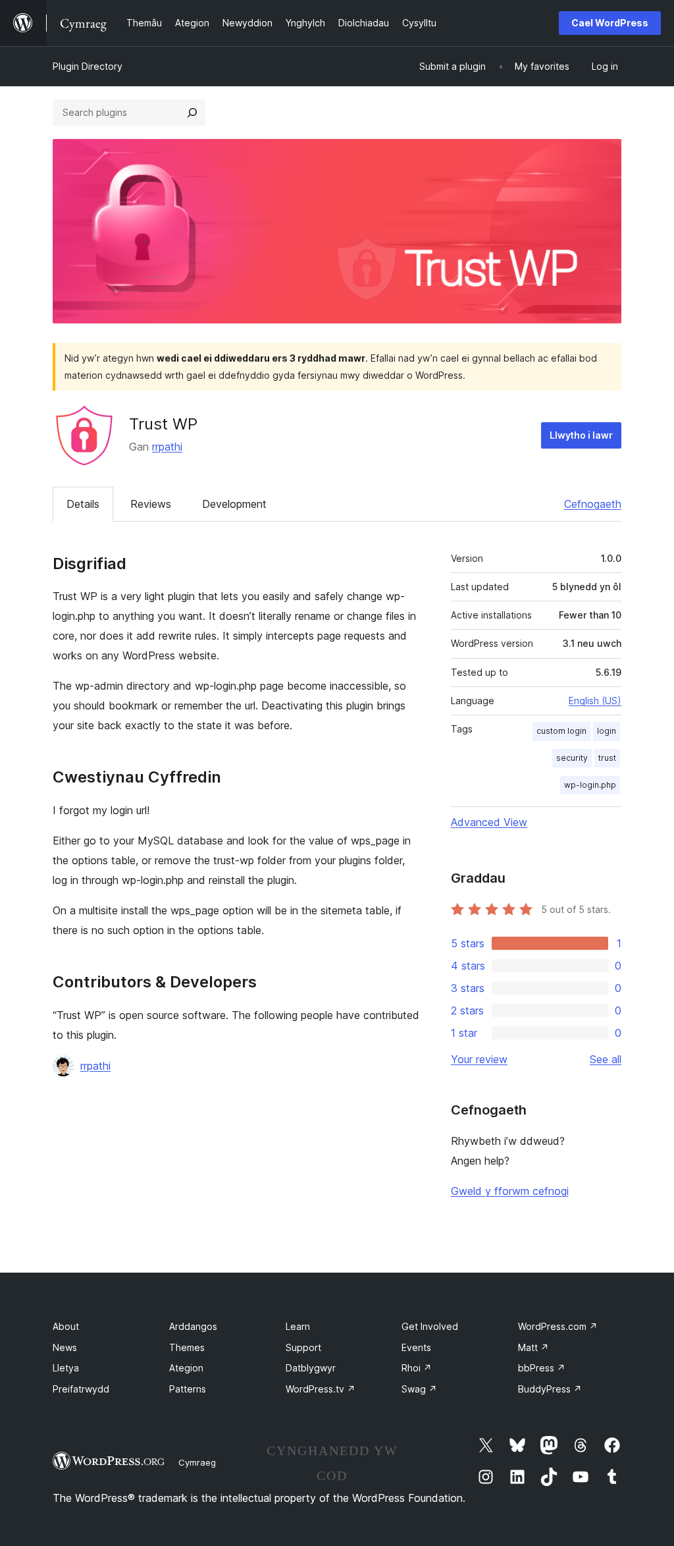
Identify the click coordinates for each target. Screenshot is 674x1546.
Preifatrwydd (81, 1388)
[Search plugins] (192, 112)
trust (607, 758)
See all (605, 1059)
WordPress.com (558, 1326)
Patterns (187, 1388)
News (65, 1347)
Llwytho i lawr (581, 435)
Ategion (186, 1367)
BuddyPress (550, 1388)
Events (416, 1347)
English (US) (595, 700)
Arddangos (193, 1326)
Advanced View (489, 822)
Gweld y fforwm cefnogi (510, 1191)
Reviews (150, 504)
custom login (561, 731)
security (572, 758)
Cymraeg (197, 1462)
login (606, 731)
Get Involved (430, 1326)
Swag (419, 1388)
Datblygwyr (311, 1367)
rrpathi (167, 446)
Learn (298, 1326)
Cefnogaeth (592, 504)
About (66, 1326)
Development (234, 504)
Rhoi (417, 1367)
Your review (479, 1059)
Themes (187, 1347)
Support (303, 1347)
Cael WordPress (609, 22)
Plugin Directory (87, 66)
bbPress (541, 1367)
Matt (533, 1347)
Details (82, 504)
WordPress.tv (320, 1388)
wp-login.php (590, 785)
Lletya (66, 1367)
